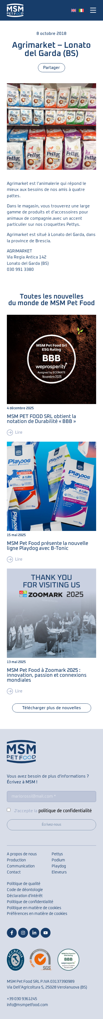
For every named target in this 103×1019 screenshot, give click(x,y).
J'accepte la (53, 811)
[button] (92, 10)
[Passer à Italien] (81, 10)
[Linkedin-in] (34, 933)
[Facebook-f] (12, 933)
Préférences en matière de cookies (37, 914)
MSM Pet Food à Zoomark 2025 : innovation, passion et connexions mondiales (47, 675)
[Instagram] (23, 933)
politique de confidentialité (65, 811)
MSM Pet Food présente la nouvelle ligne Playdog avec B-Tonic (47, 546)
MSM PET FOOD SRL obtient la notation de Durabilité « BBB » (41, 419)
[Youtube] (46, 933)
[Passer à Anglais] (73, 10)
